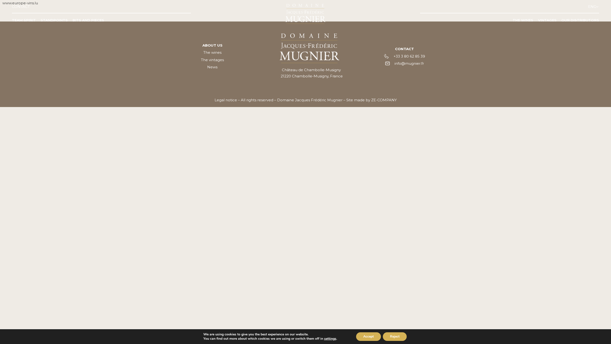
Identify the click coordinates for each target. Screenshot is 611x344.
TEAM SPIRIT (24, 20)
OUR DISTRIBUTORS (580, 20)
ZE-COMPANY (384, 100)
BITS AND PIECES (88, 20)
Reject (395, 336)
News (212, 67)
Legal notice (226, 100)
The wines (212, 52)
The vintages (212, 60)
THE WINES (523, 20)
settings (330, 339)
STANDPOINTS (54, 20)
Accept (368, 336)
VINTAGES (547, 20)
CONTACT (21, 6)
